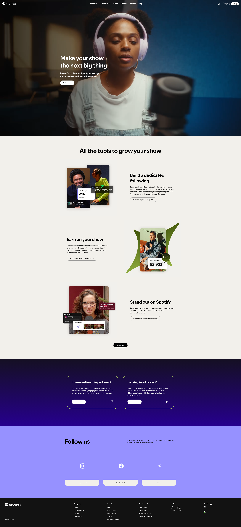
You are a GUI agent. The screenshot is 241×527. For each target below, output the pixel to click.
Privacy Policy (111, 513)
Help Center (143, 507)
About (76, 507)
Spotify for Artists (145, 513)
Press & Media (79, 510)
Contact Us (78, 517)
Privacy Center (112, 510)
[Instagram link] (179, 508)
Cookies (109, 517)
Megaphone (143, 510)
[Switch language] (219, 4)
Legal (108, 507)
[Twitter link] (174, 508)
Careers (76, 513)
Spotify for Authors (145, 517)
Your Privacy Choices (113, 519)
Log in (226, 4)
